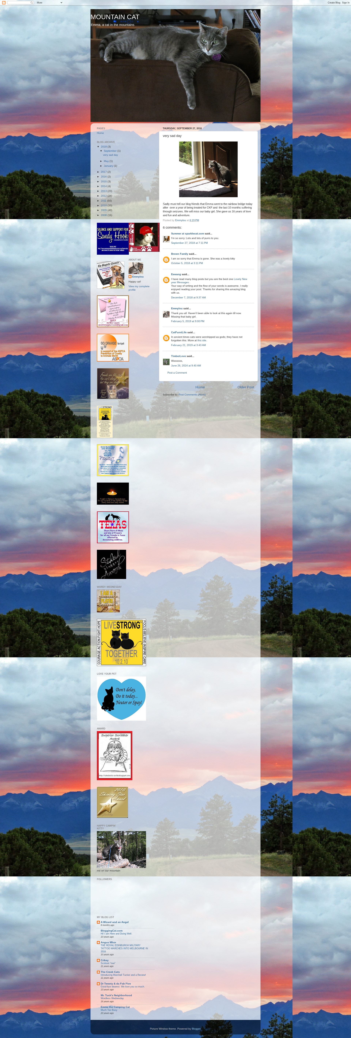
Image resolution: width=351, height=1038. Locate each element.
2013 (104, 191)
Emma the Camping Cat (115, 1007)
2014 (104, 186)
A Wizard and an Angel (115, 922)
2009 (104, 210)
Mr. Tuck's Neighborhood (116, 995)
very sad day (110, 155)
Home (200, 387)
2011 (104, 200)
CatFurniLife (179, 332)
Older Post (245, 387)
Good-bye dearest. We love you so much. (123, 986)
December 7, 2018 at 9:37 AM (188, 297)
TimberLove (178, 356)
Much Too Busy (109, 1010)
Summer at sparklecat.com (187, 233)
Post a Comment (177, 372)
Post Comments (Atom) (192, 394)
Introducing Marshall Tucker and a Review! (123, 975)
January (109, 166)
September (110, 151)
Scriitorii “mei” (108, 963)
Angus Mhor (108, 942)
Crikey (105, 960)
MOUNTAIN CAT (114, 17)
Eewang (176, 274)
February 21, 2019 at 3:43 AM (188, 345)
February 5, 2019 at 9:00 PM (187, 321)
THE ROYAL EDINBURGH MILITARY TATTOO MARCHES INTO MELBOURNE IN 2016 (124, 948)
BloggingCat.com (111, 930)
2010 (104, 205)
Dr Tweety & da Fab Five (116, 983)
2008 (104, 215)
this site (201, 340)
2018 (104, 146)
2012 (104, 195)
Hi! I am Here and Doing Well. (116, 933)
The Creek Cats (110, 972)
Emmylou (177, 308)
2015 (104, 181)
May (107, 161)
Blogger (196, 1028)
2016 (104, 176)
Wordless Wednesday (112, 998)
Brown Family (179, 254)
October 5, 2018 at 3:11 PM (187, 263)
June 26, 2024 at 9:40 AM (186, 365)
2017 (104, 172)
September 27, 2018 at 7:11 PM (189, 243)
